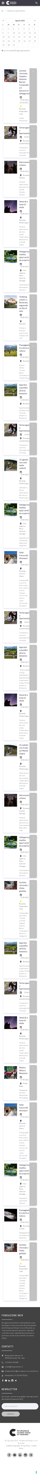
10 (14, 33)
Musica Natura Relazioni (23, 1070)
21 (35, 37)
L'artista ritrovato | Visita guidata (23, 886)
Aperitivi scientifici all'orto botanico (23, 389)
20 (30, 37)
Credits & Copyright (13, 1446)
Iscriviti (10, 1414)
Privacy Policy (25, 1446)
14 (35, 33)
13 (30, 33)
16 (9, 37)
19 (24, 37)
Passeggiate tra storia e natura (24, 348)
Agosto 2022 (20, 21)
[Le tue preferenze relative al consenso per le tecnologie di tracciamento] (36, 1472)
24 (14, 41)
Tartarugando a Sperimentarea (26, 130)
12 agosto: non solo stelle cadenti (24, 463)
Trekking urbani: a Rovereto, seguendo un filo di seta (23, 304)
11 (19, 33)
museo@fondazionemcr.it (14, 1367)
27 (30, 41)
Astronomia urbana (24, 163)
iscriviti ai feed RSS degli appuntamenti (16, 51)
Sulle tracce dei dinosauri (23, 555)
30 (9, 45)
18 (19, 37)
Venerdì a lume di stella (23, 204)
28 (35, 41)
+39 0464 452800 (12, 1362)
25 (19, 41)
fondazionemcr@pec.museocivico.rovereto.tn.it (21, 1371)
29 (3, 45)
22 (3, 41)
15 (3, 37)
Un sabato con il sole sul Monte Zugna (23, 749)
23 (9, 41)
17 (14, 37)
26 (24, 41)
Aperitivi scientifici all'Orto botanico (23, 947)
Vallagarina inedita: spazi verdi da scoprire (24, 255)
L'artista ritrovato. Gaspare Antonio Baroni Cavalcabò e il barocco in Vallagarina (24, 82)
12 (24, 33)
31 (14, 45)
